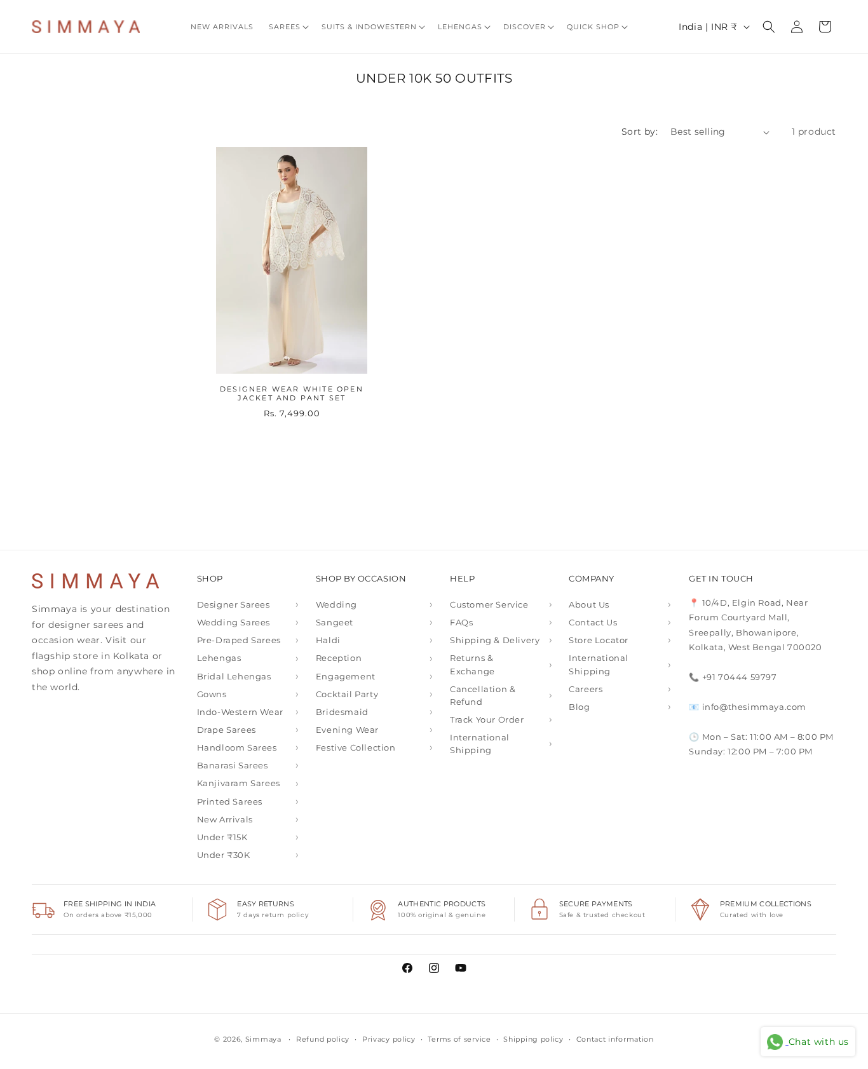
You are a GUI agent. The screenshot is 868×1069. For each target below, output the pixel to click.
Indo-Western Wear (240, 712)
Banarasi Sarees (232, 765)
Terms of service (459, 1039)
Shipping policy (533, 1039)
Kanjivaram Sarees (238, 783)
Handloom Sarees (237, 747)
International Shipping (480, 743)
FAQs (461, 622)
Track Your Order (487, 719)
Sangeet (334, 622)
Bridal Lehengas (234, 676)
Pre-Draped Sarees (239, 640)
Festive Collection (356, 747)
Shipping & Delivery (494, 640)
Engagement (346, 676)
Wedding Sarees (233, 622)
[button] (287, 27)
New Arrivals (225, 819)
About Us (589, 604)
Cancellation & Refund (482, 695)
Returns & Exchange (472, 664)
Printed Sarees (229, 801)
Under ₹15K (222, 837)
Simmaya (263, 1039)
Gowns (212, 694)
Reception (339, 658)
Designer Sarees (233, 604)
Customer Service (489, 604)
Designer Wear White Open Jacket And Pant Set (291, 393)
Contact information (615, 1039)
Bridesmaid (342, 712)
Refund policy (322, 1039)
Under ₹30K (223, 855)
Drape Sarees (226, 730)
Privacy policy (389, 1039)
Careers (585, 689)
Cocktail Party (347, 694)
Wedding (336, 604)
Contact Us (593, 622)
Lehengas (219, 658)
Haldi (328, 640)
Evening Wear (347, 730)
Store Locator (598, 640)
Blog (579, 707)
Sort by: (639, 131)
